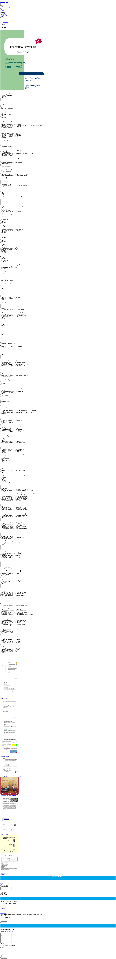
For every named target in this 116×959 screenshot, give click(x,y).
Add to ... (2, 17)
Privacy (2, 915)
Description (4, 886)
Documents (2, 908)
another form (11, 931)
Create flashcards (11, 7)
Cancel (2, 957)
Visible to (2, 890)
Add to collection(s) (4, 18)
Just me (3, 893)
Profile (1, 16)
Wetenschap (5, 20)
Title (1, 884)
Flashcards (2, 11)
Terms (5, 915)
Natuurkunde (5, 22)
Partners (4, 913)
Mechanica (5, 23)
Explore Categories (4, 2)
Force (4, 24)
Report (1, 913)
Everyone (4, 892)
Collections (7, 11)
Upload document (4, 7)
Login (1, 6)
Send (5, 957)
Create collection (4, 894)
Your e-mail (2, 943)
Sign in (1, 883)
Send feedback (3, 922)
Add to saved (10, 18)
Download (2, 874)
